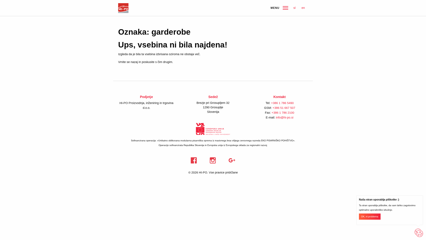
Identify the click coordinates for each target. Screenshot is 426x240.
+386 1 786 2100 (283, 112)
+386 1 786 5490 (282, 103)
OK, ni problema (369, 216)
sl (294, 8)
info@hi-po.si (284, 117)
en (303, 8)
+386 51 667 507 (284, 108)
